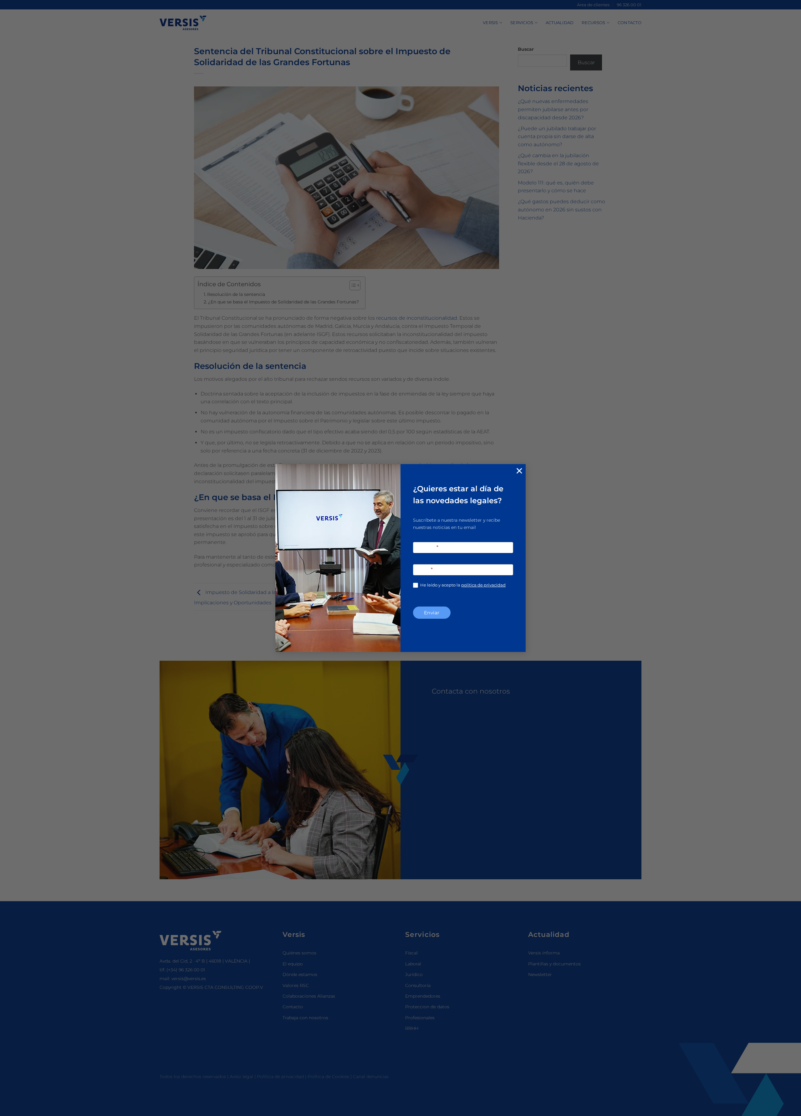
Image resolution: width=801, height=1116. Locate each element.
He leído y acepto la (462, 584)
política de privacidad (483, 584)
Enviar (432, 613)
